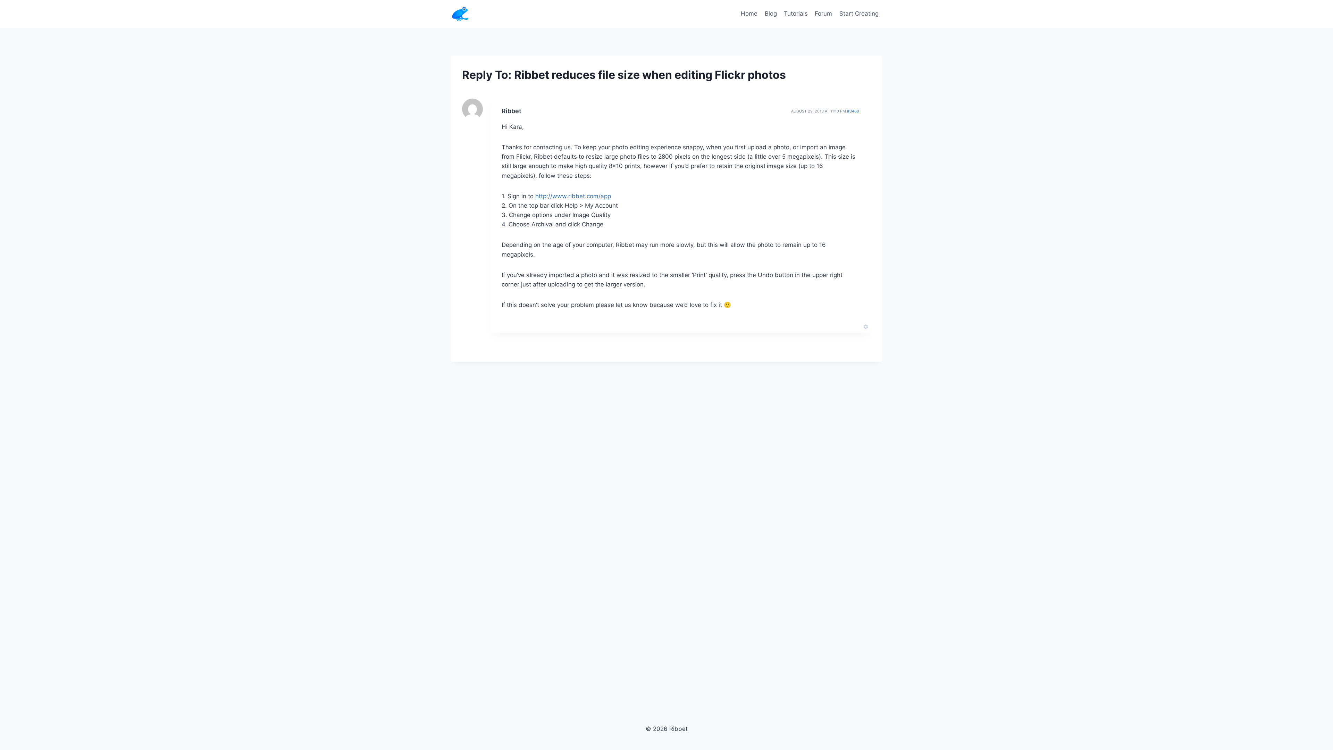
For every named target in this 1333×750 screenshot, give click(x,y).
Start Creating (859, 13)
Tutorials (796, 13)
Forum (823, 13)
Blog (771, 13)
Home (749, 13)
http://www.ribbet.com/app (573, 196)
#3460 (853, 111)
